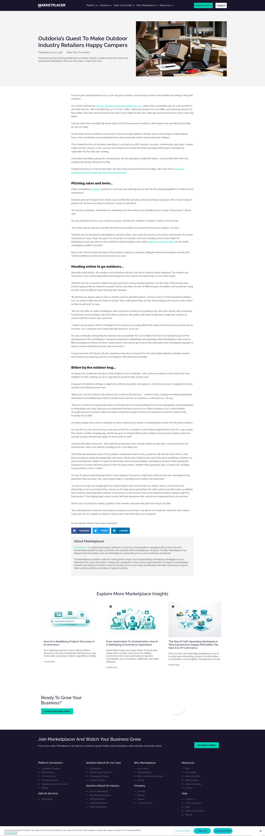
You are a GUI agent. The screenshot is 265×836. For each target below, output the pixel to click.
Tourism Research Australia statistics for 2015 (119, 106)
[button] (81, 531)
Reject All (202, 831)
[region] (132, 831)
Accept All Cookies (223, 831)
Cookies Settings (182, 831)
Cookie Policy (11, 833)
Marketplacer (81, 547)
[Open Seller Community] (134, 5)
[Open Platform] (97, 5)
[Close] (261, 831)
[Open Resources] (172, 5)
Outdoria (96, 189)
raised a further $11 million (161, 241)
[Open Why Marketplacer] (157, 5)
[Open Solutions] (111, 5)
